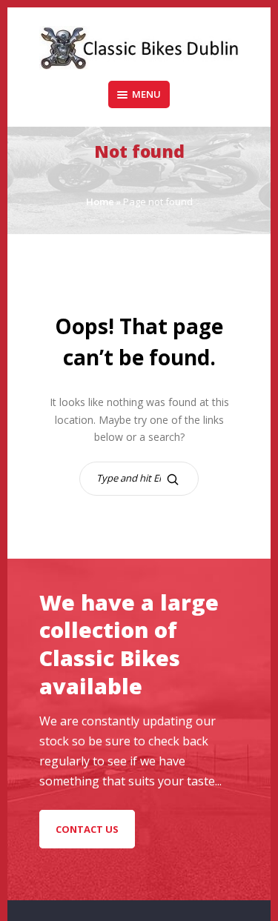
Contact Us (87, 829)
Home (100, 201)
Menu (146, 94)
